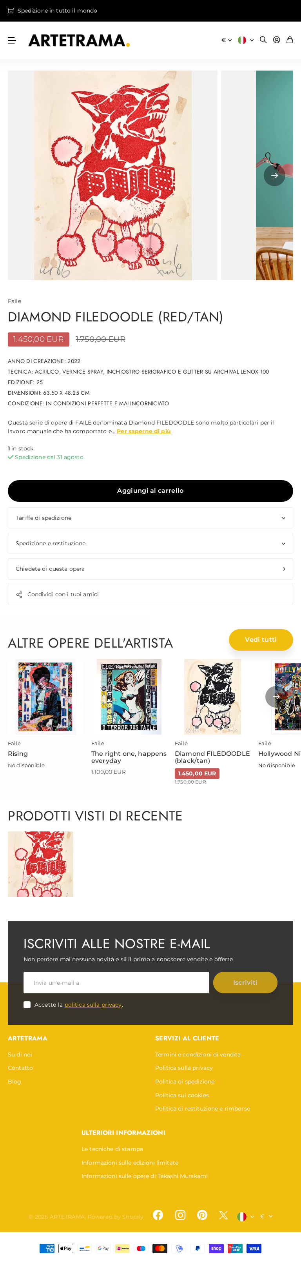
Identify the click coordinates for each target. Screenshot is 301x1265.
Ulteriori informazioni (123, 1132)
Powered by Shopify (116, 1216)
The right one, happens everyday (129, 757)
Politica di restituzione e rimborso (202, 1108)
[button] (274, 175)
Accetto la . (78, 1004)
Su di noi (20, 1054)
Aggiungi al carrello (150, 490)
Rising (18, 753)
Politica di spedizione (184, 1081)
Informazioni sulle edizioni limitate (130, 1162)
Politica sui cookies (182, 1095)
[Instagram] (180, 1215)
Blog (15, 1081)
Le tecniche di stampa (112, 1148)
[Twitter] (223, 1215)
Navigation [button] (12, 40)
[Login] (276, 40)
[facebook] (158, 1215)
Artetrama (27, 1038)
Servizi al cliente (187, 1038)
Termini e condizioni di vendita (198, 1054)
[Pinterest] (202, 1215)
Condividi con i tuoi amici (63, 594)
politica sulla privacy (93, 1004)
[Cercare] (263, 40)
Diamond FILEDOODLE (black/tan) (212, 757)
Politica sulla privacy (184, 1067)
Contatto (20, 1067)
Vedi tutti (261, 639)
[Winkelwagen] (289, 40)
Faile (14, 301)
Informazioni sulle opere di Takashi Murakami (145, 1176)
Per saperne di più (144, 431)
